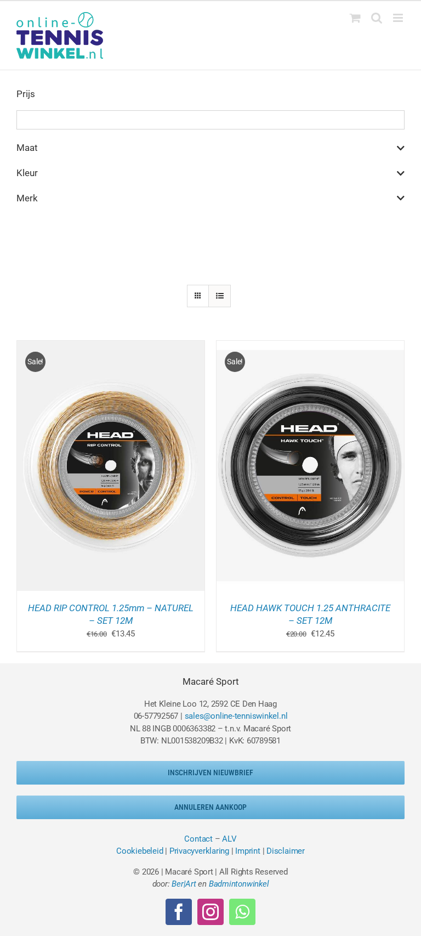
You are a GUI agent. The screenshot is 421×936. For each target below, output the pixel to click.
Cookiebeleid (139, 851)
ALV (229, 839)
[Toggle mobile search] (376, 18)
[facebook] (179, 912)
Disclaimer (285, 851)
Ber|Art (184, 884)
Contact (198, 839)
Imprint (247, 851)
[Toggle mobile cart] (355, 18)
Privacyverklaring (199, 851)
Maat (27, 147)
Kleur (27, 172)
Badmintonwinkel (239, 884)
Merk (27, 198)
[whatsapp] (242, 912)
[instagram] (210, 912)
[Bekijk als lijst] (219, 296)
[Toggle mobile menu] (399, 18)
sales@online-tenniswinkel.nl (236, 716)
